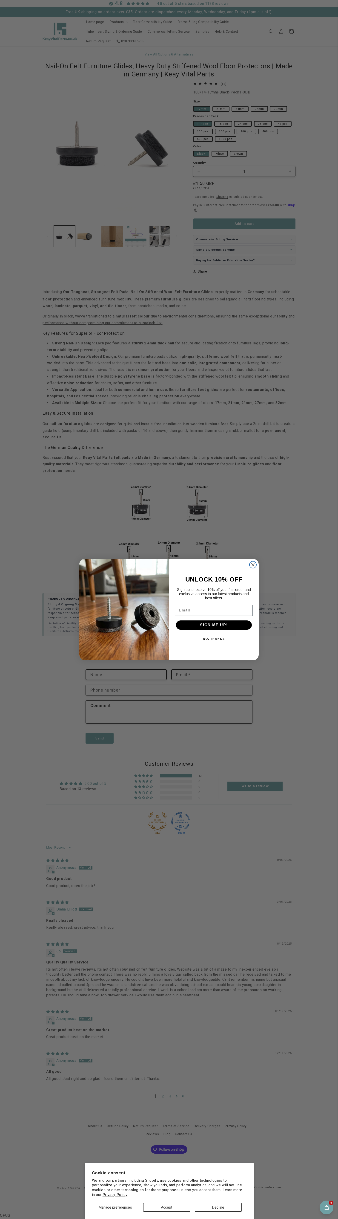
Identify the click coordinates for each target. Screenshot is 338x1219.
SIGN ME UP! (214, 625)
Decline (218, 1207)
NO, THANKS (214, 638)
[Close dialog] (252, 564)
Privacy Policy (115, 1195)
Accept (166, 1207)
